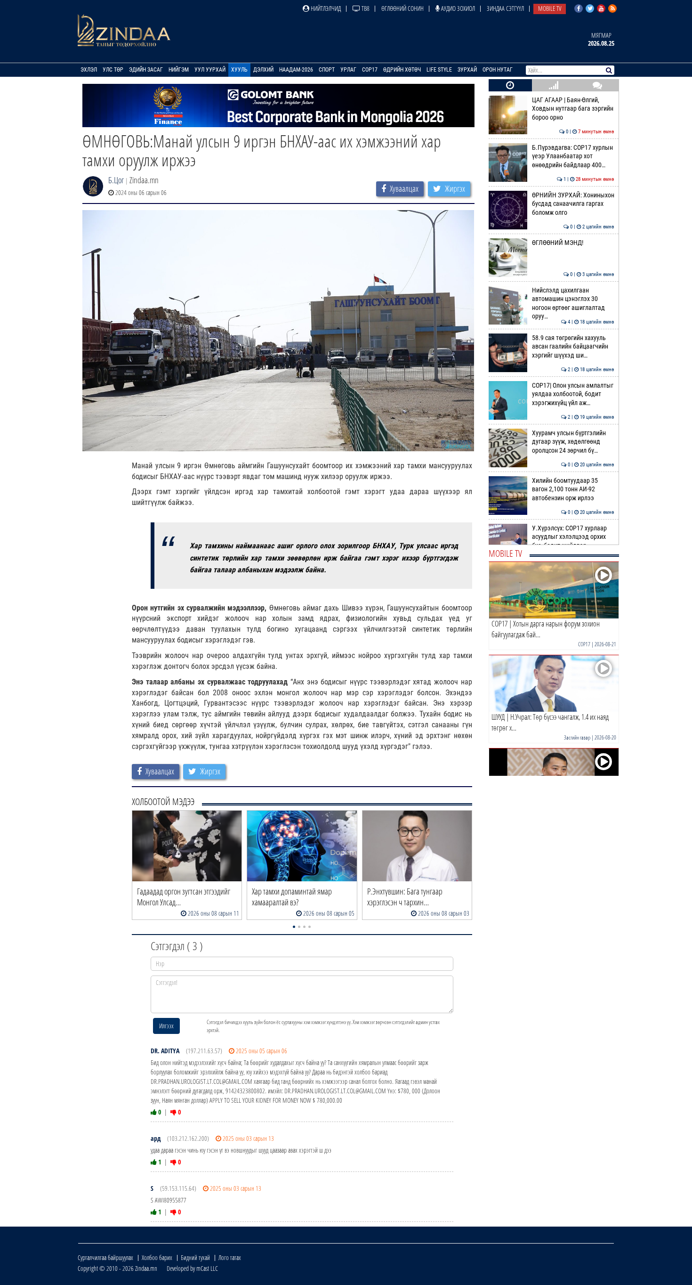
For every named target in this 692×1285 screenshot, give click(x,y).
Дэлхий (263, 69)
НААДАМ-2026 (296, 69)
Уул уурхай (209, 69)
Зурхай (467, 69)
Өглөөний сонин (402, 8)
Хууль (239, 69)
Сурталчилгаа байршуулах (105, 1257)
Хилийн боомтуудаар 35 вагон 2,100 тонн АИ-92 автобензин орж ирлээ (573, 489)
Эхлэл (88, 69)
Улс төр (113, 69)
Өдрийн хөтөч (402, 69)
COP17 (370, 69)
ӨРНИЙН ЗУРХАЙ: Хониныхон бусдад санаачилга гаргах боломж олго (573, 204)
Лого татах (229, 1257)
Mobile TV (549, 8)
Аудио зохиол (457, 8)
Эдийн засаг (146, 69)
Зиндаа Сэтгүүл (505, 8)
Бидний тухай (195, 1257)
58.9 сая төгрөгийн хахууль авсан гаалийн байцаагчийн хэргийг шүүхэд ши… (573, 346)
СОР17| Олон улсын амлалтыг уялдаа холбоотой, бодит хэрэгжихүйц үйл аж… (573, 394)
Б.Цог (116, 180)
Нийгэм (179, 69)
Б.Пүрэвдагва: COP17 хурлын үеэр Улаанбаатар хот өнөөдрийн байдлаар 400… (573, 156)
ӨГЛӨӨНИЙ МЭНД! (573, 243)
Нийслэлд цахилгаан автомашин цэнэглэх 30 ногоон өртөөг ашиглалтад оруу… (573, 303)
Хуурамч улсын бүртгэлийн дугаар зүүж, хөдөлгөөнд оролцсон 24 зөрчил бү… (573, 442)
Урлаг (348, 69)
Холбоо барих (157, 1257)
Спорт (327, 69)
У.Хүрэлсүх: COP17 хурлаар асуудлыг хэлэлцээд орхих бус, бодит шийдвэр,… (573, 537)
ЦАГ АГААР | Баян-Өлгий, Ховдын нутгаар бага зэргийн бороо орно (573, 109)
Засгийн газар (577, 737)
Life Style (439, 69)
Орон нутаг (498, 69)
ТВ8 (365, 8)
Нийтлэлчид (325, 8)
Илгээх (166, 1025)
